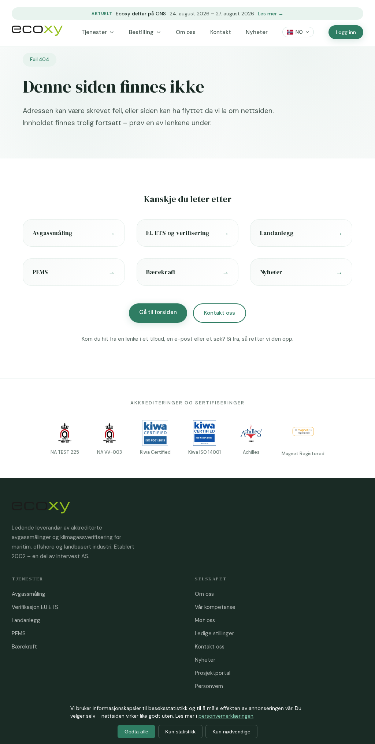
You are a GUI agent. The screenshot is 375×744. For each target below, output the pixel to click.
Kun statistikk (180, 731)
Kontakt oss (219, 313)
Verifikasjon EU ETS (35, 607)
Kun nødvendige (231, 731)
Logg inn (346, 32)
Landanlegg (26, 620)
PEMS (19, 633)
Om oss (186, 32)
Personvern (209, 686)
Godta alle (136, 731)
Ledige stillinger (214, 633)
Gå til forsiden (158, 312)
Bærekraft (24, 646)
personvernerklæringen (225, 716)
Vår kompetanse (215, 607)
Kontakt (220, 32)
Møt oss (205, 620)
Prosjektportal (212, 673)
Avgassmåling (28, 594)
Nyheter (257, 32)
